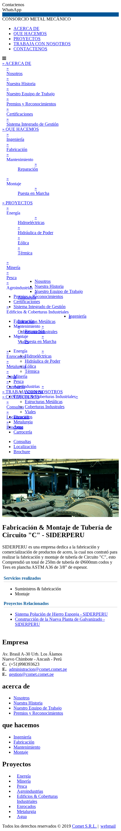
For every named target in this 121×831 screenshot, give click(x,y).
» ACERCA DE (16, 63)
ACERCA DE (26, 28)
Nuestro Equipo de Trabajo (30, 91)
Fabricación (24, 742)
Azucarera (34, 391)
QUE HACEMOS (30, 33)
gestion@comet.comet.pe (31, 674)
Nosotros (14, 71)
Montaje (21, 752)
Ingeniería (22, 737)
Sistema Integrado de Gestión (32, 122)
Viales (30, 411)
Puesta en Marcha (33, 191)
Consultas (22, 441)
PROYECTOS (27, 38)
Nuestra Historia (20, 81)
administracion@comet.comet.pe (38, 669)
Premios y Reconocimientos (31, 101)
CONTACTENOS (30, 48)
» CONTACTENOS (20, 396)
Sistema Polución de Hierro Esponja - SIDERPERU (61, 614)
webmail (108, 826)
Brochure (22, 451)
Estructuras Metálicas (43, 401)
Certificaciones (19, 111)
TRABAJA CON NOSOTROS (42, 43)
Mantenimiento (27, 747)
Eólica (23, 240)
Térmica (25, 250)
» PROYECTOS (17, 202)
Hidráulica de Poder (35, 230)
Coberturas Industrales (44, 406)
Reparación (28, 166)
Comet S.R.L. (84, 826)
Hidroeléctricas (31, 220)
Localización (25, 446)
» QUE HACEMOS (20, 129)
